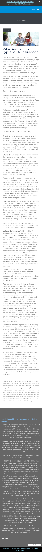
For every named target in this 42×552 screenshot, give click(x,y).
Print (7, 30)
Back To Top (34, 545)
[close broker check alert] (39, 2)
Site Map (4, 538)
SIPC (11, 509)
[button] (35, 9)
